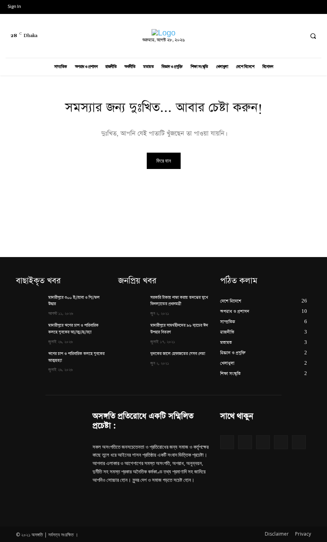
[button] (313, 36)
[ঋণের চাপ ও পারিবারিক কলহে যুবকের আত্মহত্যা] (29, 360)
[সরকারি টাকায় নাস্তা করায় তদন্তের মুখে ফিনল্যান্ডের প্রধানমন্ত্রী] (131, 304)
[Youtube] (251, 36)
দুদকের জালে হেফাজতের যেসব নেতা (177, 354)
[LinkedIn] (295, 36)
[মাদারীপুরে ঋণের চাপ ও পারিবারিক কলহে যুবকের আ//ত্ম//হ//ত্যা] (29, 332)
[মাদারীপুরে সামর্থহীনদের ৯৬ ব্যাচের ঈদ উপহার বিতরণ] (131, 332)
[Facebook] (236, 36)
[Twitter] (281, 36)
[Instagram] (266, 36)
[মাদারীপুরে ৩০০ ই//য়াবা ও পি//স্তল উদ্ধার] (29, 304)
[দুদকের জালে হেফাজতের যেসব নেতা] (131, 360)
